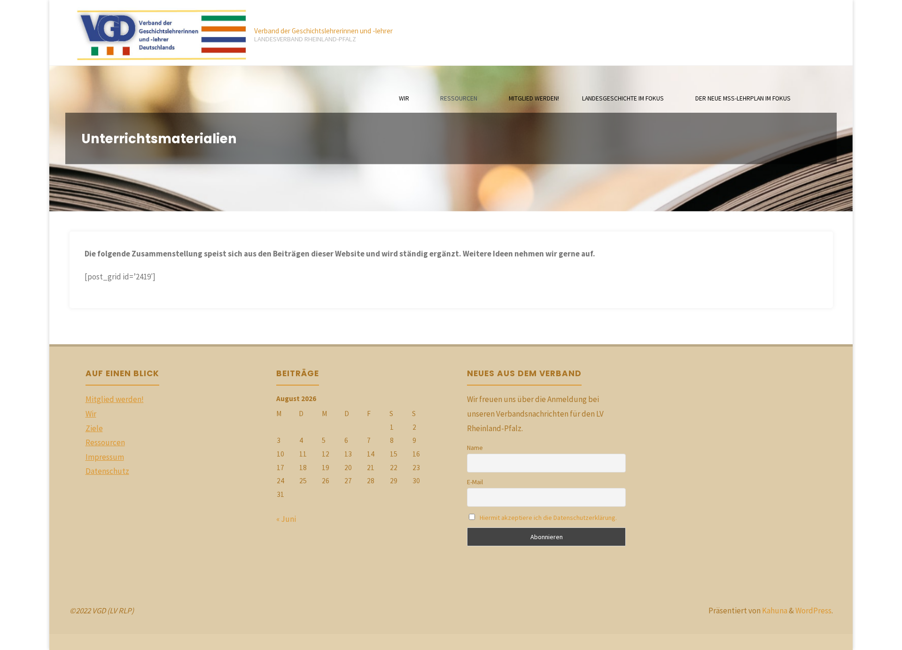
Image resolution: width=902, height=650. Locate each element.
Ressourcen (105, 442)
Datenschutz (107, 471)
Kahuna (774, 610)
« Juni (286, 519)
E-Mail (475, 482)
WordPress (813, 610)
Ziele (94, 428)
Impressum (105, 457)
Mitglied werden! (115, 399)
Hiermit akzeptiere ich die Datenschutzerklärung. (548, 517)
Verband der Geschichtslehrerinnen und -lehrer (323, 30)
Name (475, 447)
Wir (91, 414)
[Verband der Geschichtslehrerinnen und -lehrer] (158, 33)
